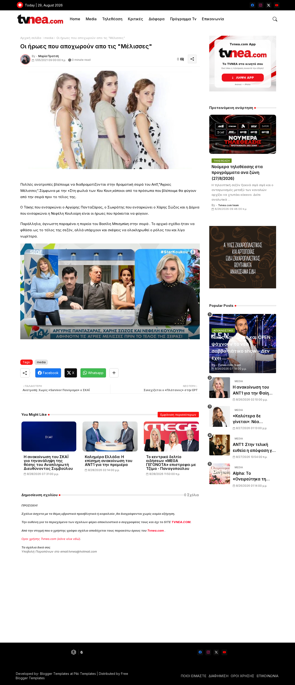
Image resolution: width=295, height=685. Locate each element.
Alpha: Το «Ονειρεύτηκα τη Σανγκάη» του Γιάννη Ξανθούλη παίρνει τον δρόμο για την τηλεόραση (254, 476)
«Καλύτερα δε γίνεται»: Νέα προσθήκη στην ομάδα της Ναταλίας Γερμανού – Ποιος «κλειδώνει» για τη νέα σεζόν (253, 419)
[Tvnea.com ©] (40, 19)
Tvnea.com (155, 530)
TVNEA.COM (180, 522)
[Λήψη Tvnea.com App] (242, 63)
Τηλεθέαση (112, 19)
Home (75, 19)
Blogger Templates (54, 674)
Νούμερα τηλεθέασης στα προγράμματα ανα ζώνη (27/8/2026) (237, 172)
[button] (275, 19)
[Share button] (113, 373)
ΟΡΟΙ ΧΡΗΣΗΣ (242, 676)
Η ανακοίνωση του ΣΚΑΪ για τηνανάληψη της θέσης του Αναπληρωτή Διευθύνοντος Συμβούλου (48, 463)
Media (91, 19)
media (48, 38)
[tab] (75, 19)
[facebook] (252, 5)
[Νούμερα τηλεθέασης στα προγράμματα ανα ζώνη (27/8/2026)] (242, 134)
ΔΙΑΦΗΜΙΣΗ (218, 676)
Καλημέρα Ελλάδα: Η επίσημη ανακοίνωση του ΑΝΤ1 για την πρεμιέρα (108, 461)
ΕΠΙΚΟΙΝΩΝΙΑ (267, 676)
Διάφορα (157, 19)
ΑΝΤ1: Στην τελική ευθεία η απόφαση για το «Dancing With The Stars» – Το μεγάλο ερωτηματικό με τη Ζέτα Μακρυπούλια (254, 448)
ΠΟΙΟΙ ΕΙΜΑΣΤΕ (193, 676)
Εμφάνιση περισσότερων (178, 414)
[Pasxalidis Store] (242, 287)
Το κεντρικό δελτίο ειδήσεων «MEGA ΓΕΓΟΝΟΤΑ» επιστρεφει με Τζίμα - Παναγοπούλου (171, 463)
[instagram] (260, 5)
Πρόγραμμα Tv (183, 19)
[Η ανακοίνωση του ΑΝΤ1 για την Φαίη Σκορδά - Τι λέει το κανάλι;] (219, 387)
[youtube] (277, 5)
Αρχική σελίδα (30, 38)
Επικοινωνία (213, 19)
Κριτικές (135, 19)
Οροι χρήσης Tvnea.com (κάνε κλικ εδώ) (50, 539)
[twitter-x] (268, 5)
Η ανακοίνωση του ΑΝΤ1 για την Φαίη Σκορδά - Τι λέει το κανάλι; (251, 390)
